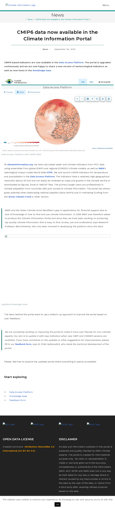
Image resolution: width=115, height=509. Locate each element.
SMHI (101, 168)
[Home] (24, 19)
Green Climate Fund (19, 196)
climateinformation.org (20, 164)
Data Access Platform (71, 62)
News (45, 49)
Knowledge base (42, 70)
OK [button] (57, 504)
